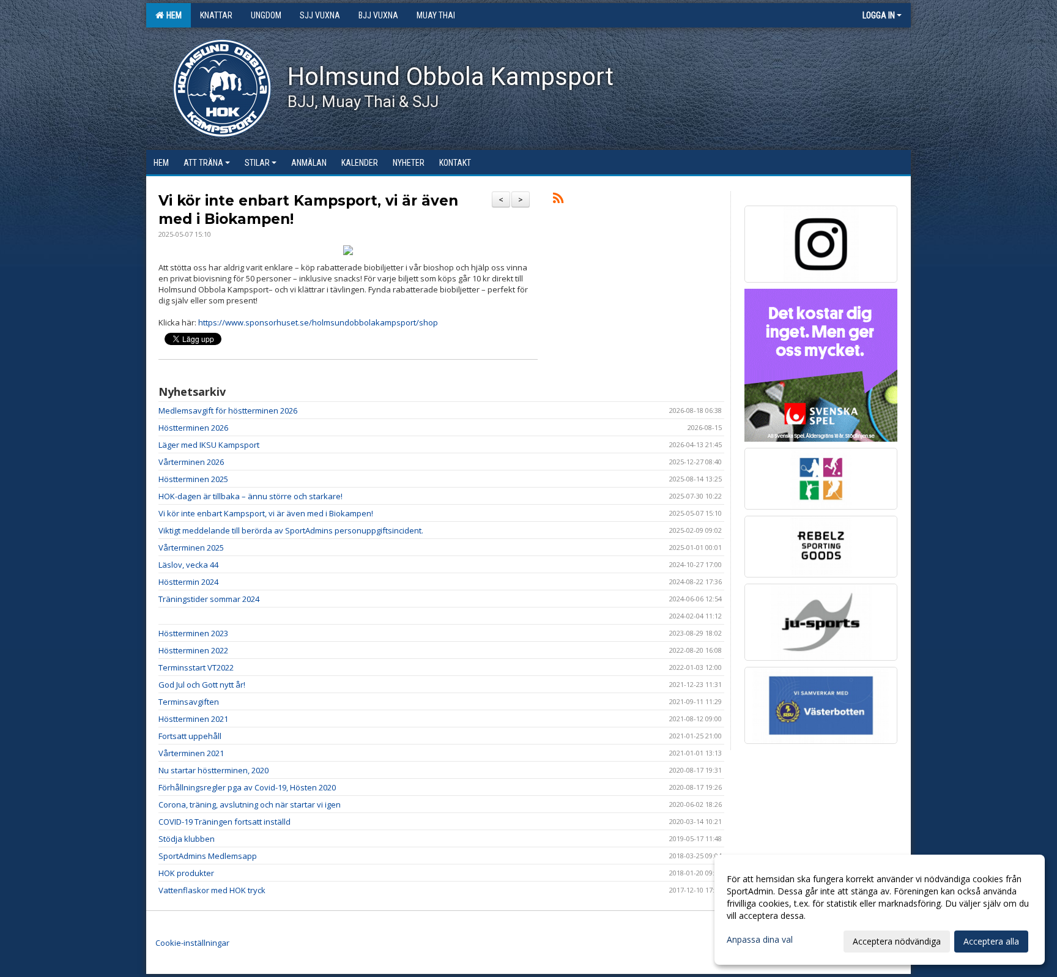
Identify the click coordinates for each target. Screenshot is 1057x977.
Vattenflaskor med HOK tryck (211, 890)
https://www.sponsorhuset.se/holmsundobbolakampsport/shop (318, 322)
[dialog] (879, 910)
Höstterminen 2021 (193, 718)
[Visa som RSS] (558, 200)
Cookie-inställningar (192, 942)
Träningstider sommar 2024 (208, 598)
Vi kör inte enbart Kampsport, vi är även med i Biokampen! (265, 513)
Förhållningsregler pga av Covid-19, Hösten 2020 (247, 787)
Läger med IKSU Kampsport (208, 444)
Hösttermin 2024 (188, 581)
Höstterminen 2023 (193, 633)
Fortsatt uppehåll (189, 735)
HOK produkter (186, 873)
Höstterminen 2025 (193, 479)
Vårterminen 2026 (191, 461)
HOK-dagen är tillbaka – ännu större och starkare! (250, 496)
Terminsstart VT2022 (196, 667)
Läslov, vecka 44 (188, 564)
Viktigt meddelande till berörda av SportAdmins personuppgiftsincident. (290, 530)
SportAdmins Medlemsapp (207, 855)
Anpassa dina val (760, 939)
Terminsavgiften (188, 701)
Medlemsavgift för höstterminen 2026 (227, 410)
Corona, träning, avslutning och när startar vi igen (249, 804)
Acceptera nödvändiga (897, 941)
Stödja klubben (186, 838)
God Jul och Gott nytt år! (201, 684)
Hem (172, 15)
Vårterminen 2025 (191, 547)
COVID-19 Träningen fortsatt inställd (224, 821)
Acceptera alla (991, 941)
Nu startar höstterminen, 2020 (213, 770)
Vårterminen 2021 (191, 753)
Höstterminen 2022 (193, 650)
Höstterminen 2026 (193, 427)
